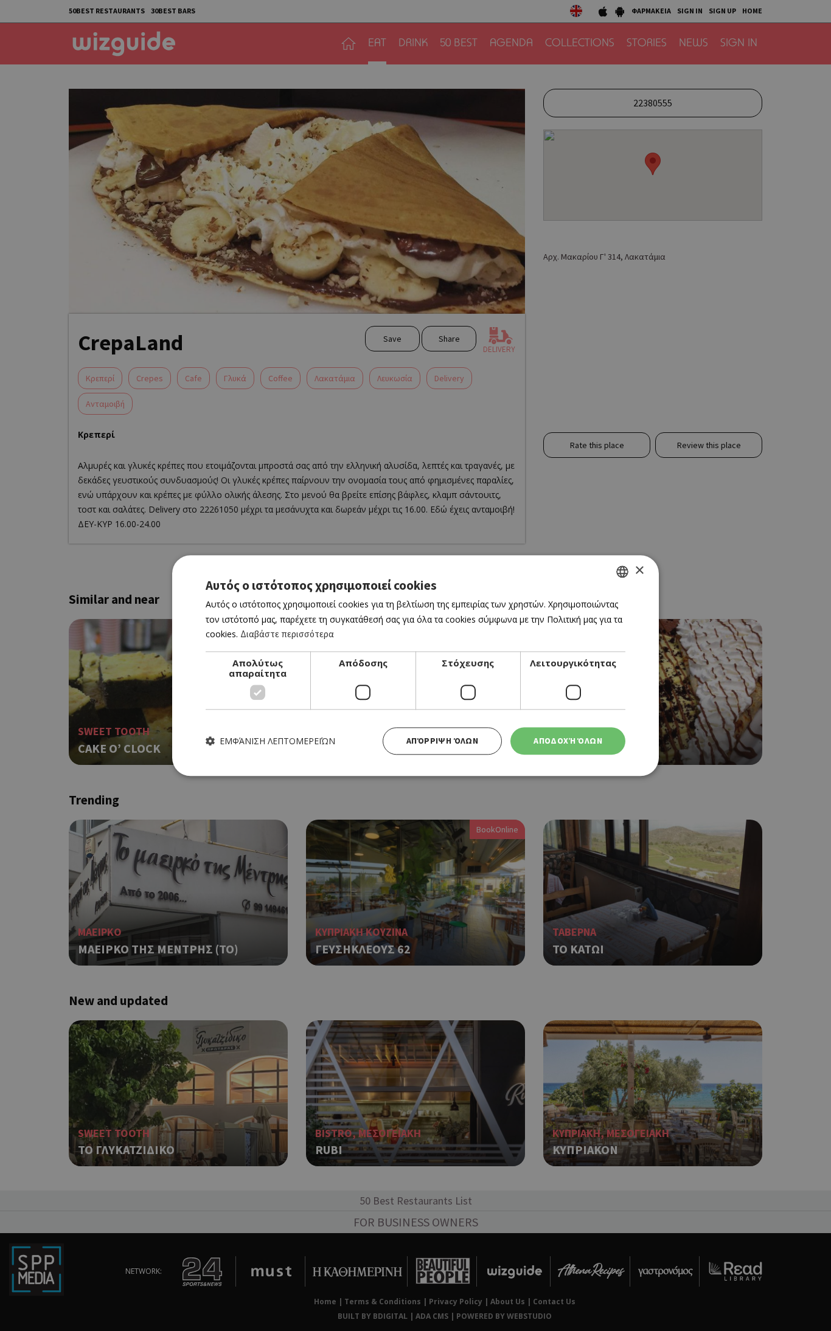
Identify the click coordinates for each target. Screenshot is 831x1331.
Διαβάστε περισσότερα (287, 634)
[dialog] (415, 665)
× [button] (639, 570)
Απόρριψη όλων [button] (442, 740)
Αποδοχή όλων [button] (568, 740)
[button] (270, 740)
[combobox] (622, 571)
